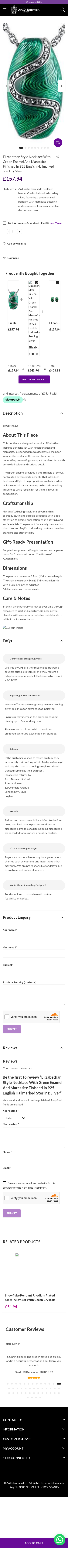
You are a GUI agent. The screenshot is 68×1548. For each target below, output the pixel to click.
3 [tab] (29, 148)
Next (61, 86)
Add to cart (34, 1543)
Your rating (11, 1110)
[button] (8, 1383)
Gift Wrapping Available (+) (28, 222)
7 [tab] (41, 148)
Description (13, 413)
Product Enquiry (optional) (19, 982)
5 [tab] (35, 148)
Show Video (58, 142)
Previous (6, 86)
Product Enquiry (17, 917)
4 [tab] (32, 148)
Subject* (8, 964)
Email (7, 1167)
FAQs (7, 641)
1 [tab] (21, 148)
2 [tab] (25, 148)
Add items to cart (34, 379)
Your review (11, 1124)
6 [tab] (38, 148)
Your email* (10, 947)
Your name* (10, 929)
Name (7, 1152)
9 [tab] (48, 148)
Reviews (10, 1048)
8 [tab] (45, 148)
